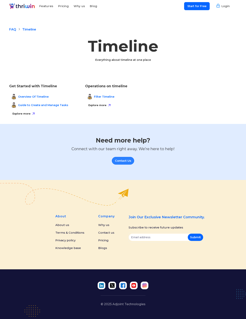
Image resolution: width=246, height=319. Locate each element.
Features (46, 6)
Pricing (63, 6)
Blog (93, 6)
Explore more (21, 113)
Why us (79, 6)
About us (62, 225)
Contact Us (123, 160)
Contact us (106, 232)
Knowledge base (68, 248)
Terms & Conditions (69, 232)
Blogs (102, 248)
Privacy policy (65, 240)
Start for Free (196, 6)
